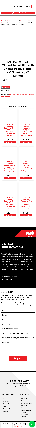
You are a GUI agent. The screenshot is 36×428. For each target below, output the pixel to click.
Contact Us (6, 404)
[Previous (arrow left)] (3, 214)
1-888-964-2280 (17, 6)
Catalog (5, 411)
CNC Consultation (26, 403)
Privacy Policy (7, 409)
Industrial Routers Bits (12, 20)
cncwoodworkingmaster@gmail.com (18, 383)
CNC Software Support (25, 406)
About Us (6, 401)
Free (18, 13)
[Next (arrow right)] (33, 214)
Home (3, 20)
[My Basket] (33, 6)
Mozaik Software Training (26, 411)
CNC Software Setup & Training (27, 399)
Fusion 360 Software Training (27, 415)
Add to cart (5, 87)
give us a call (7, 279)
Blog (4, 406)
